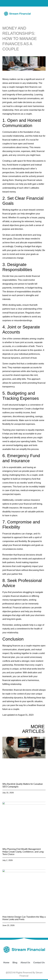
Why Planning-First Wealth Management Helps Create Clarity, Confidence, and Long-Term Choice (23, 851)
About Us (25, 962)
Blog (15, 962)
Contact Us (39, 962)
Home (6, 962)
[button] (40, 13)
